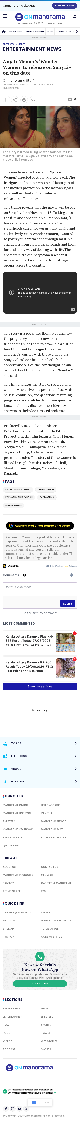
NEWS (50, 31)
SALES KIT (47, 912)
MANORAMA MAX (52, 829)
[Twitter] (26, 1109)
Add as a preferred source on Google (42, 526)
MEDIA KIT (47, 875)
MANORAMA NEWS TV (54, 821)
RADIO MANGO (12, 837)
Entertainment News (32, 49)
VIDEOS (7, 1041)
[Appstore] (42, 1080)
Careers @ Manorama (56, 883)
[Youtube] (19, 1109)
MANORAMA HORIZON (17, 813)
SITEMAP (8, 929)
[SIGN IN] (74, 16)
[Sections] (5, 16)
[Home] (3, 31)
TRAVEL (45, 1033)
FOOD (6, 1033)
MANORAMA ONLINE (15, 805)
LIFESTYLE (47, 1017)
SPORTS (46, 1025)
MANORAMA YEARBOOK (18, 829)
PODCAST (9, 1049)
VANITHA (46, 813)
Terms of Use (12, 891)
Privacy (8, 883)
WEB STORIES (49, 1041)
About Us (9, 867)
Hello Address (50, 805)
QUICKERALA (11, 845)
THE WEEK (9, 821)
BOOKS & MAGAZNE (53, 837)
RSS (43, 891)
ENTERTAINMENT (35, 31)
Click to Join (40, 983)
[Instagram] (13, 1109)
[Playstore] (15, 1080)
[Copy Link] (33, 99)
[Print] (24, 99)
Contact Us (49, 867)
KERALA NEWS (16, 31)
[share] (14, 99)
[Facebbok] (6, 1109)
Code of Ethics (51, 937)
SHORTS (46, 1049)
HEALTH (7, 1025)
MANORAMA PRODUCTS (18, 875)
